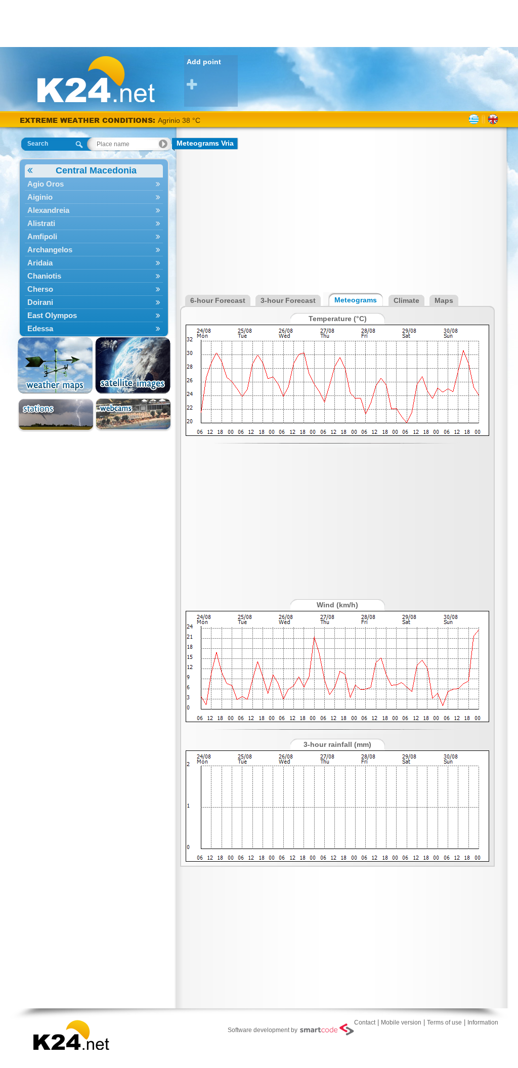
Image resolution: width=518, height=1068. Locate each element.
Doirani (40, 302)
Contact (364, 1022)
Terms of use (444, 1022)
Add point (204, 62)
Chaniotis (44, 276)
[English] (493, 119)
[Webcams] (133, 415)
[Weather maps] (56, 365)
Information (482, 1022)
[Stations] (56, 415)
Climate (406, 300)
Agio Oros (45, 184)
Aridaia (40, 262)
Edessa (40, 328)
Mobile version (401, 1022)
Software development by (262, 1030)
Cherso (40, 289)
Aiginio (40, 197)
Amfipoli (42, 236)
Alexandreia (48, 210)
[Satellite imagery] (133, 365)
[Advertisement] (259, 23)
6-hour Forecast (217, 300)
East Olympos (52, 315)
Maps (444, 300)
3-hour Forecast (288, 300)
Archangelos (49, 249)
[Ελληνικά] (473, 119)
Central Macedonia (96, 170)
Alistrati (41, 223)
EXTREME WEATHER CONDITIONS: (89, 120)
